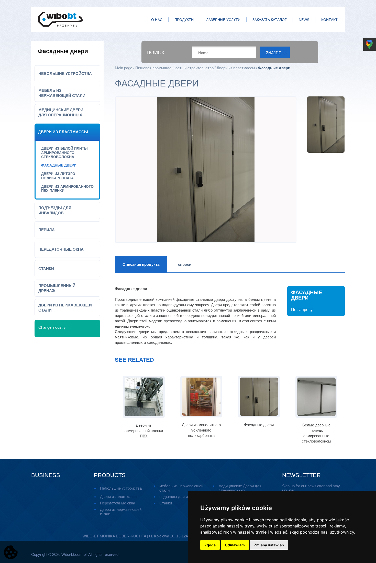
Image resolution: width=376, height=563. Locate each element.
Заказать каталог (269, 20)
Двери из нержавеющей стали (65, 307)
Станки (46, 269)
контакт (329, 20)
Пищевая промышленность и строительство (174, 68)
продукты (184, 20)
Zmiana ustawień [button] (269, 545)
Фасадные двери (58, 165)
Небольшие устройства (65, 73)
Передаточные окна (61, 249)
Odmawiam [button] (235, 545)
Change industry (52, 327)
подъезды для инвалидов (54, 210)
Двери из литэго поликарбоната (58, 176)
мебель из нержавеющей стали (61, 93)
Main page (123, 68)
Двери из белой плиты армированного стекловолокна (64, 152)
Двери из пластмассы (63, 132)
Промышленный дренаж (56, 288)
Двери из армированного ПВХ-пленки (67, 188)
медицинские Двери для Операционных (60, 112)
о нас (156, 20)
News (304, 20)
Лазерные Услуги (223, 20)
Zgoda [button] (210, 545)
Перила (46, 230)
